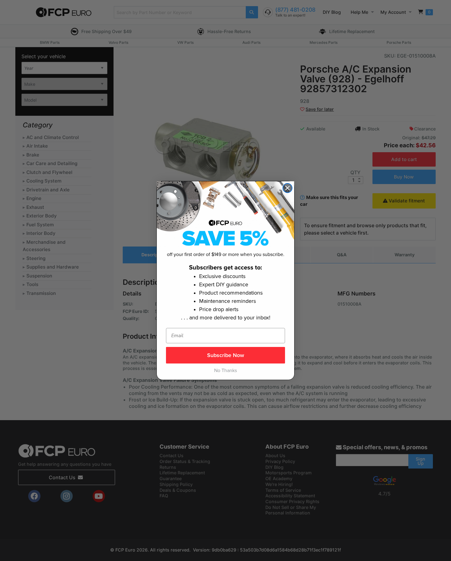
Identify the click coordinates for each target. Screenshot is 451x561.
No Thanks (225, 370)
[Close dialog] (287, 188)
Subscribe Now (225, 355)
